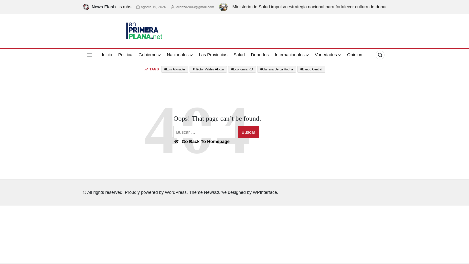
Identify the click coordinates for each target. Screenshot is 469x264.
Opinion (354, 54)
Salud (239, 54)
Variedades (326, 54)
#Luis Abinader (174, 69)
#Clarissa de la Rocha (276, 69)
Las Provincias (213, 54)
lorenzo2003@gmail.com (189, 7)
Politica (125, 54)
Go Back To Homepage (206, 141)
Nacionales (178, 54)
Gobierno (148, 54)
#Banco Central (311, 69)
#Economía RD (242, 69)
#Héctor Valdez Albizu (208, 69)
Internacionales (290, 54)
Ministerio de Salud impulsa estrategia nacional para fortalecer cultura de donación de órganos (319, 6)
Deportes (260, 54)
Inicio (107, 54)
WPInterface (265, 192)
